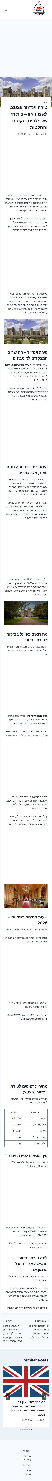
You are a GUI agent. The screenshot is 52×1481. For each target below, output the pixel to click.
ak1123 (39, 1420)
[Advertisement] (26, 50)
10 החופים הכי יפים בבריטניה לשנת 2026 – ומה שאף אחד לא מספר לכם (39, 1329)
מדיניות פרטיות (27, 1458)
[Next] (8, 1396)
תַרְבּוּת (45, 102)
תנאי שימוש (28, 1472)
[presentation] (26, 1381)
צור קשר (26, 1465)
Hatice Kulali (39, 134)
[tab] (31, 1429)
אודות (26, 1451)
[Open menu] (5, 10)
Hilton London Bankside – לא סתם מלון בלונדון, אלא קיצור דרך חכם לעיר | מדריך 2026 (13, 1331)
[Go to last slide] (44, 1396)
